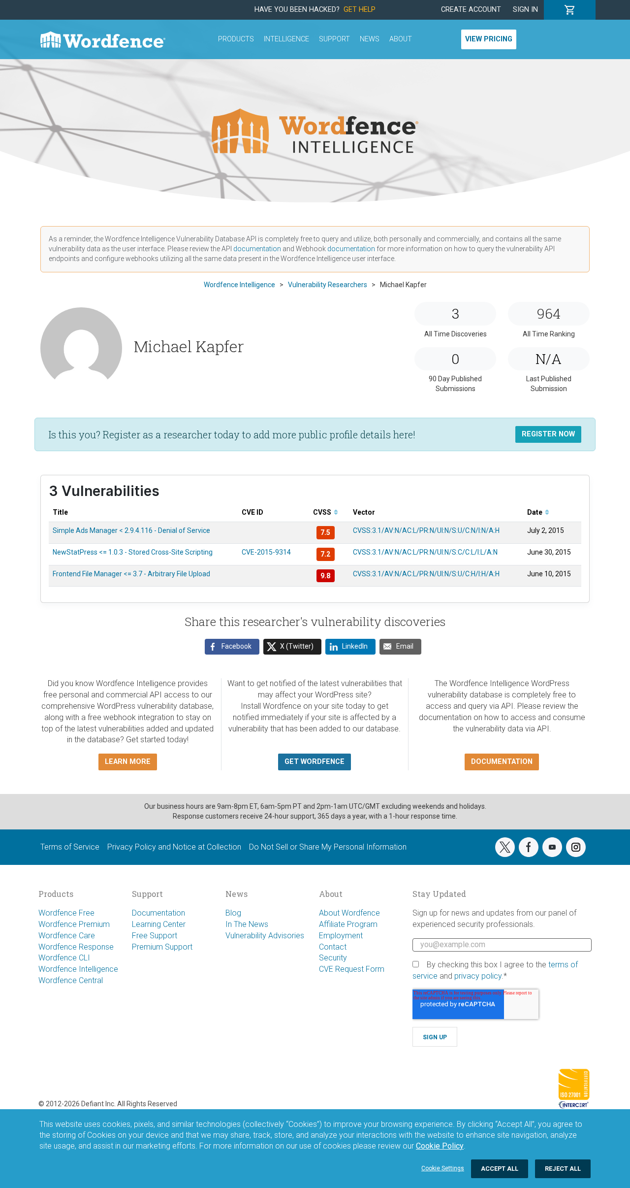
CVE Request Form (351, 969)
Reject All (563, 1168)
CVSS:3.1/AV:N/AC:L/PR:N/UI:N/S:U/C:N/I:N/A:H (426, 530)
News (369, 39)
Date (535, 512)
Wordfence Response (76, 947)
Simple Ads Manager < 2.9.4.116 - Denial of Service (131, 530)
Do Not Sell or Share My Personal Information (328, 847)
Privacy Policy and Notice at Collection (174, 847)
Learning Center (159, 924)
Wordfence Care (66, 935)
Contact (332, 947)
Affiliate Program (348, 924)
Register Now (548, 434)
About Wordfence (349, 913)
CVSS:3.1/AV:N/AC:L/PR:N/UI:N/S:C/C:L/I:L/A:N (425, 552)
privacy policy (478, 976)
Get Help (360, 9)
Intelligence (286, 39)
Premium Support (162, 947)
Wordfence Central (70, 980)
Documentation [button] (502, 762)
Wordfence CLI (64, 957)
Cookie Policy (440, 1146)
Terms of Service (69, 847)
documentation (257, 249)
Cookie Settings (442, 1168)
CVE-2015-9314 (266, 552)
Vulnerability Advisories (264, 935)
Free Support (154, 935)
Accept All (499, 1168)
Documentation (158, 913)
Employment (341, 935)
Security (333, 957)
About (400, 39)
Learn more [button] (128, 762)
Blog (233, 913)
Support (334, 39)
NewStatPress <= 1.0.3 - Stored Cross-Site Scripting (133, 552)
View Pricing (488, 39)
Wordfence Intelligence (78, 969)
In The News (246, 924)
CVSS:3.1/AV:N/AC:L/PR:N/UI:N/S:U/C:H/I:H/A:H (426, 574)
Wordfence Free (66, 913)
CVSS (323, 512)
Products (236, 39)
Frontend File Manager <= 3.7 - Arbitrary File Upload (131, 574)
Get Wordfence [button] (314, 762)
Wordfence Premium (74, 924)
